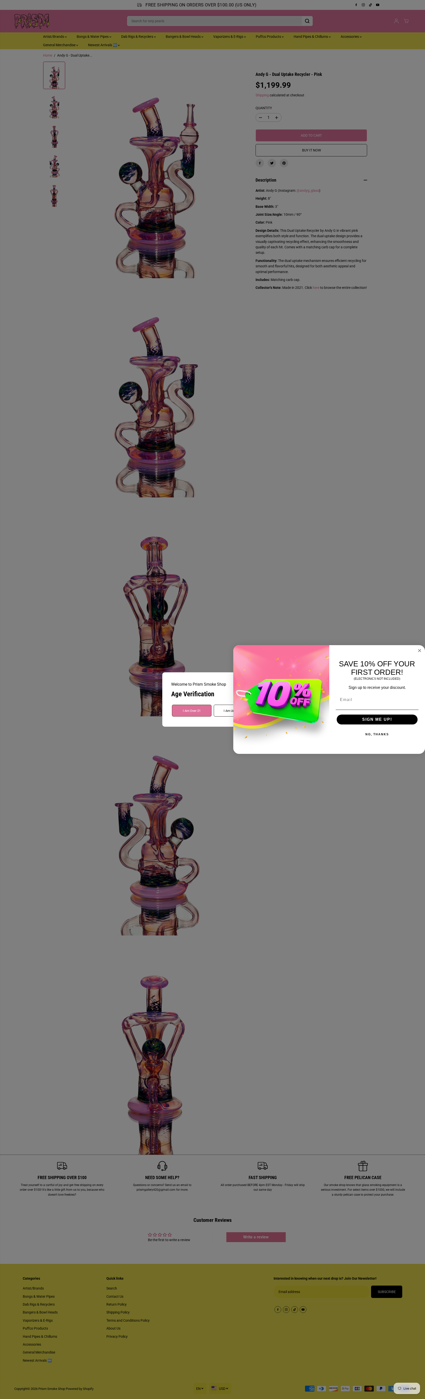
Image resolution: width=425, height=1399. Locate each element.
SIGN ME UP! (377, 719)
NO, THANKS (377, 734)
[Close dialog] (420, 651)
